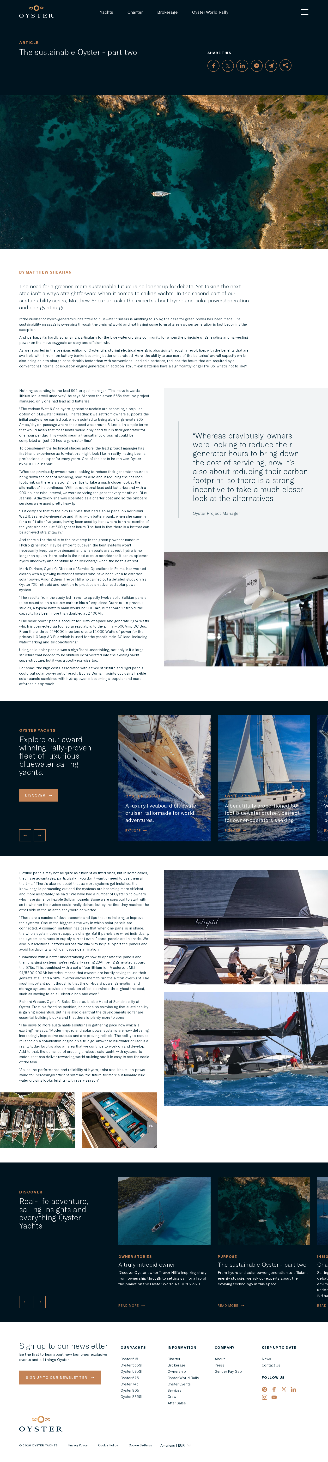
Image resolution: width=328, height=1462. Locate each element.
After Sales (177, 1403)
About (220, 1359)
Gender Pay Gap (228, 1371)
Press (219, 1365)
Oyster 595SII (132, 1371)
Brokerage (167, 11)
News (266, 1359)
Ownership (177, 1371)
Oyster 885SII (132, 1397)
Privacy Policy (77, 1445)
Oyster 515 (129, 1359)
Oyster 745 (130, 1384)
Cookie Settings (140, 1445)
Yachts (106, 11)
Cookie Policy (108, 1445)
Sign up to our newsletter (57, 1377)
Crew (172, 1397)
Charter (135, 11)
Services (175, 1390)
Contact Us (271, 1365)
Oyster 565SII (132, 1365)
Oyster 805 (130, 1390)
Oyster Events (179, 1384)
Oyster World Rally (210, 11)
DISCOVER (36, 795)
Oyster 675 (130, 1378)
